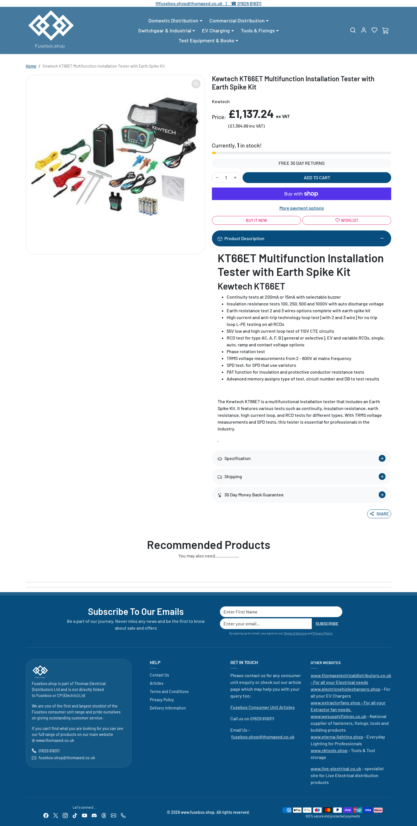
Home (31, 66)
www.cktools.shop (329, 750)
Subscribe (327, 623)
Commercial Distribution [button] (237, 20)
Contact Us (159, 675)
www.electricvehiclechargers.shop (345, 689)
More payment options (301, 208)
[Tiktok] (75, 815)
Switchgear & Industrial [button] (164, 30)
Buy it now (256, 220)
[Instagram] (65, 815)
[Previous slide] (27, 569)
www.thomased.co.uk (55, 740)
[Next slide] (389, 569)
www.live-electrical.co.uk (336, 768)
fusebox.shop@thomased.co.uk (67, 757)
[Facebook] (46, 815)
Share (382, 513)
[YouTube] (84, 815)
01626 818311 (249, 3)
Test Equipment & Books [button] (206, 40)
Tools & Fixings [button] (258, 30)
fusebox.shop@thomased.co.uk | (196, 3)
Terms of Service (295, 633)
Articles (156, 683)
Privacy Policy (322, 633)
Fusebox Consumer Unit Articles (262, 707)
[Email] (113, 815)
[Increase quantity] (235, 177)
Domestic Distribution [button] (173, 20)
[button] (353, 30)
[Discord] (94, 815)
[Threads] (104, 815)
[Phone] (123, 815)
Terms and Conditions (169, 691)
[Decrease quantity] (217, 177)
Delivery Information (168, 708)
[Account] (363, 30)
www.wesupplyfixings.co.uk (338, 716)
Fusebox (44, 695)
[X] (55, 815)
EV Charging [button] (216, 30)
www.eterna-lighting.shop (337, 736)
